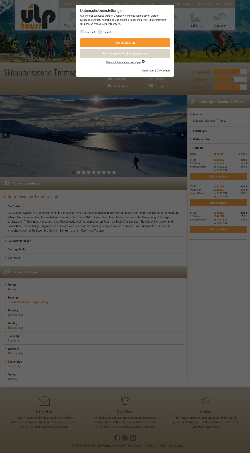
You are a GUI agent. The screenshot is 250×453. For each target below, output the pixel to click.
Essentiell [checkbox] (90, 32)
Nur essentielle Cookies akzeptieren (125, 53)
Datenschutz (163, 70)
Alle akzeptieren (125, 43)
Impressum (148, 70)
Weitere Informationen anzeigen (123, 62)
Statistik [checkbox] (107, 32)
